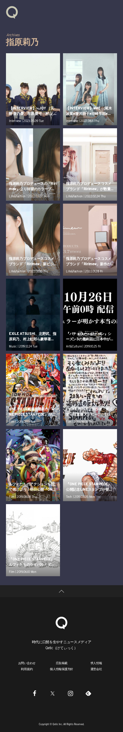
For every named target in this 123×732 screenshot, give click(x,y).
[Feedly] (88, 693)
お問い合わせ (27, 663)
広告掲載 (61, 663)
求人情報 (96, 663)
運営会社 (96, 669)
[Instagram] (70, 693)
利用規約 (27, 669)
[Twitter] (52, 693)
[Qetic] (11, 11)
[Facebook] (35, 693)
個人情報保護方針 (61, 669)
